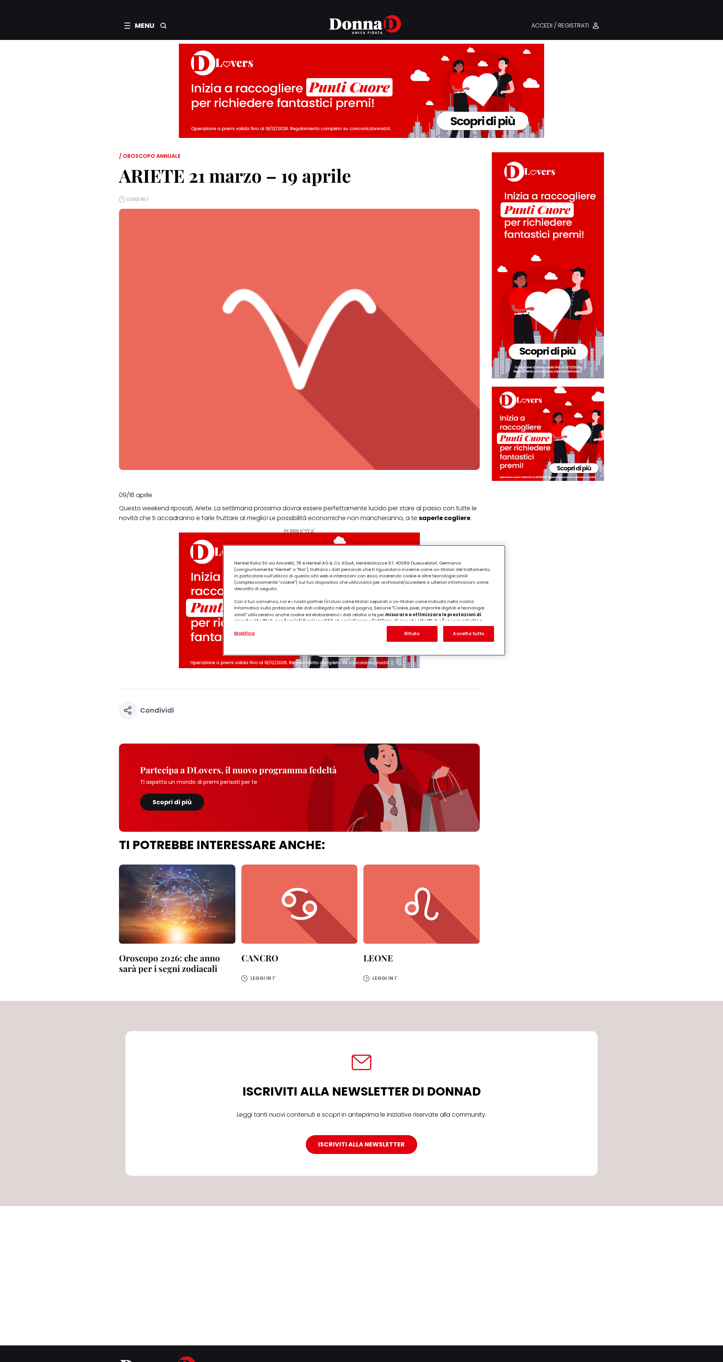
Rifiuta (412, 633)
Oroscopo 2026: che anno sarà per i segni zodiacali (169, 963)
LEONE (378, 958)
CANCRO (259, 958)
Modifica (244, 633)
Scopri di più (172, 802)
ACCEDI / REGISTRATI (560, 26)
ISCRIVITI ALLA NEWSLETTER (361, 1144)
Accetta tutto (468, 633)
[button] (139, 25)
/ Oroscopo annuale (149, 156)
